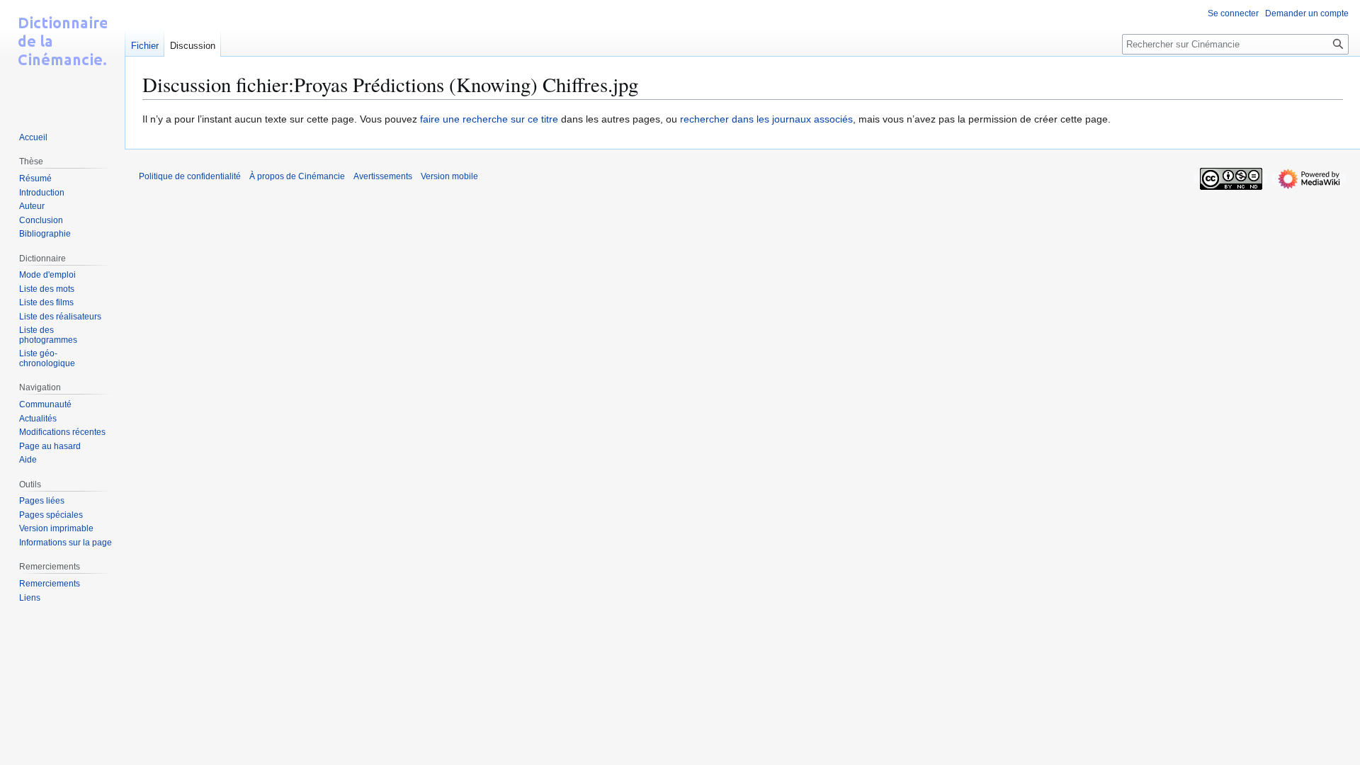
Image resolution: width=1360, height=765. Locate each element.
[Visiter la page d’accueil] (62, 56)
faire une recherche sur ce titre (489, 119)
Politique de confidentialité (190, 176)
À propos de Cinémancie (297, 176)
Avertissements (382, 176)
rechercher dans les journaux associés (766, 119)
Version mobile (449, 176)
